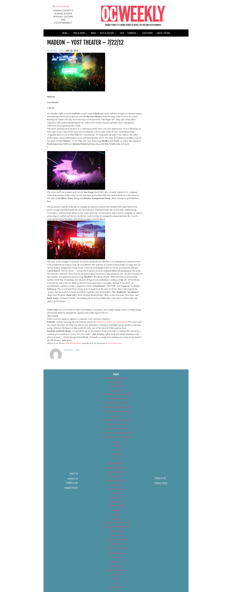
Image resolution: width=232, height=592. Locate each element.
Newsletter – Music (117, 544)
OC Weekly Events (116, 553)
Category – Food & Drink (116, 480)
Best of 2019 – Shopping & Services (117, 433)
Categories (117, 446)
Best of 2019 (116, 416)
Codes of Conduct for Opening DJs (111, 322)
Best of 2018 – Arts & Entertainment (117, 394)
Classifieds (116, 493)
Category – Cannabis (116, 472)
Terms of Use (72, 482)
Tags (117, 458)
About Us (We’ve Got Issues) (116, 378)
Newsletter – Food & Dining (117, 540)
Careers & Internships (116, 463)
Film (122, 33)
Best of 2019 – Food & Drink (117, 428)
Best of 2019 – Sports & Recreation (117, 437)
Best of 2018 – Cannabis (117, 399)
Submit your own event (116, 570)
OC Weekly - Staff (55, 50)
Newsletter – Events (117, 531)
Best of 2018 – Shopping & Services (117, 407)
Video (116, 583)
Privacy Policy (71, 487)
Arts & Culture (107, 33)
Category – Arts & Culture (116, 468)
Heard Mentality (114, 343)
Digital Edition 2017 (117, 505)
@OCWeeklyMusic (73, 343)
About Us (74, 473)
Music (93, 33)
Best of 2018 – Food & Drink (117, 403)
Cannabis (132, 33)
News (64, 33)
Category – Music (116, 485)
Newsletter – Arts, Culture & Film (117, 522)
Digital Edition (163, 33)
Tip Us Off (116, 579)
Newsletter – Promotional (117, 548)
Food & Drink (79, 33)
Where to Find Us (116, 587)
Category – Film (116, 476)
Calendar (116, 442)
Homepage (116, 510)
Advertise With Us (116, 382)
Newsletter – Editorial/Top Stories (117, 527)
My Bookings (117, 454)
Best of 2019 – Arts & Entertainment (117, 420)
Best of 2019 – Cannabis (117, 424)
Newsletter (116, 515)
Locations (117, 450)
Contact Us (73, 478)
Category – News (116, 489)
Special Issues (116, 566)
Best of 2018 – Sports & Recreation (117, 411)
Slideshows (147, 33)
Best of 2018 (116, 391)
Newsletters (116, 519)
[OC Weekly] (61, 6)
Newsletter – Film (117, 535)
